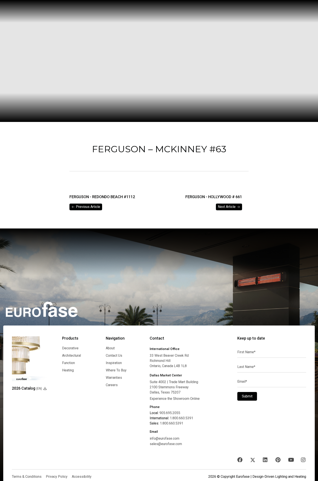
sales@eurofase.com (166, 444)
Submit (247, 396)
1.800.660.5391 (181, 418)
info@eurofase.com (164, 438)
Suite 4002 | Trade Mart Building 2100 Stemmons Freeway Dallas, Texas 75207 (174, 387)
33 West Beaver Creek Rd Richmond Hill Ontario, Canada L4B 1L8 (169, 360)
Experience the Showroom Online (175, 398)
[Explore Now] (29, 359)
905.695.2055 (169, 413)
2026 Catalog (27, 388)
